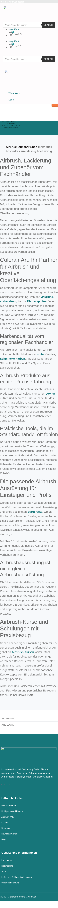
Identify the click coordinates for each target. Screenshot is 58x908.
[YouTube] (8, 784)
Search (48, 24)
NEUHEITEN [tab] (8, 718)
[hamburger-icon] (55, 105)
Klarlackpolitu (36, 301)
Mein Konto (14, 29)
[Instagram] (2, 784)
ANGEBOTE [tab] (8, 724)
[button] (12, 38)
